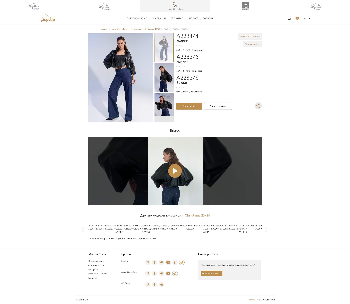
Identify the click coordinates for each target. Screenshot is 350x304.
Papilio (124, 261)
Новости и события (201, 18)
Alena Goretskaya (119, 29)
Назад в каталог (249, 36)
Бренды (126, 254)
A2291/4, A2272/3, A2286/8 (146, 228)
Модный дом (97, 254)
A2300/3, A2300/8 (128, 227)
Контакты (92, 278)
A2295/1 (199, 225)
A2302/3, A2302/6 (110, 227)
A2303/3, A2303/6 (101, 227)
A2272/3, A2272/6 (137, 227)
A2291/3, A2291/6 (234, 227)
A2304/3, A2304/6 (92, 227)
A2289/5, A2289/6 (260, 227)
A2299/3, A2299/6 (164, 227)
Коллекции (159, 18)
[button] (164, 119)
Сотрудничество (96, 265)
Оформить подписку (212, 273)
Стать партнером (218, 106)
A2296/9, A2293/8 (190, 227)
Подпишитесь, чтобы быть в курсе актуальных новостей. (228, 265)
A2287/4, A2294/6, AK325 (207, 228)
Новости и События (97, 274)
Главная (103, 29)
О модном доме (137, 18)
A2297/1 (182, 225)
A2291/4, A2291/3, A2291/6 (243, 228)
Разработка (254, 300)
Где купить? (189, 106)
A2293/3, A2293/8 (216, 227)
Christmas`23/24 (152, 29)
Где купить (177, 18)
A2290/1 (251, 225)
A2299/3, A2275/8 (155, 227)
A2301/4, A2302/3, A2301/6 (119, 228)
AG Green (125, 283)
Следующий (252, 44)
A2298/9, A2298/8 (173, 227)
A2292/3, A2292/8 (225, 227)
